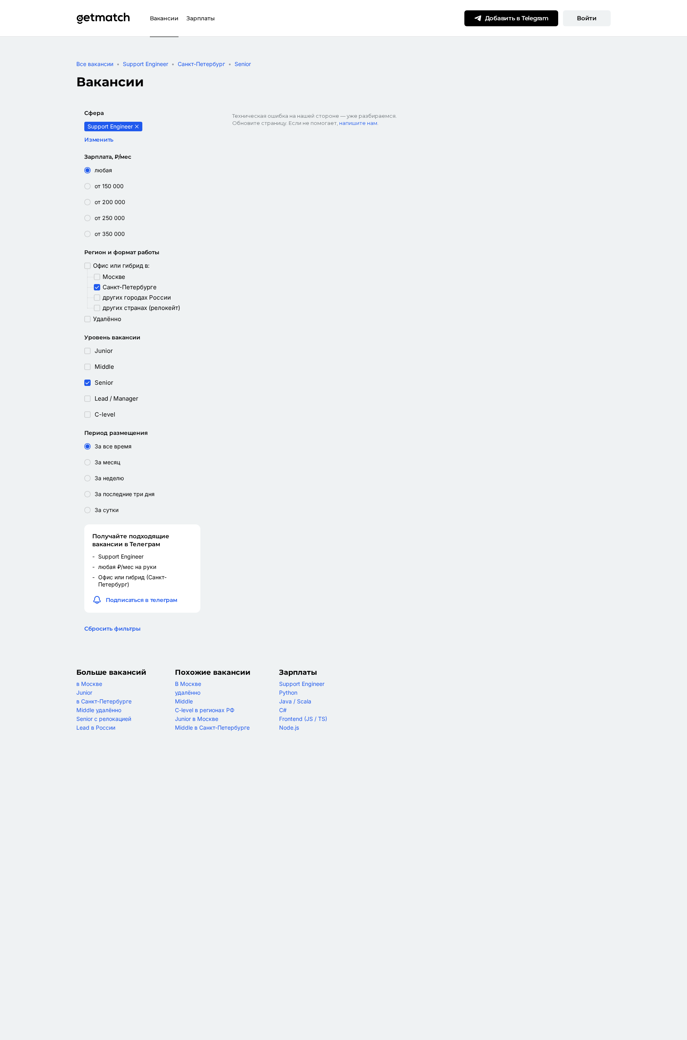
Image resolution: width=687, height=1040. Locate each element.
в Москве (89, 683)
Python (288, 692)
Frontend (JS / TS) (303, 718)
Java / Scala (295, 701)
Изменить (98, 139)
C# (283, 710)
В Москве (188, 683)
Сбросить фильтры (112, 628)
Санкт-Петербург (201, 63)
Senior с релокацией (103, 718)
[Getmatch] (103, 18)
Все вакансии (94, 63)
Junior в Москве (196, 718)
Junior (84, 692)
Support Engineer (145, 63)
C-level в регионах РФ (205, 710)
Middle (184, 701)
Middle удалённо (98, 710)
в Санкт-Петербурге (104, 701)
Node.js (289, 727)
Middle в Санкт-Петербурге (212, 727)
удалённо (187, 692)
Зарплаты (200, 18)
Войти (587, 18)
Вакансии (164, 18)
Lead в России (95, 727)
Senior (243, 63)
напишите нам (358, 123)
